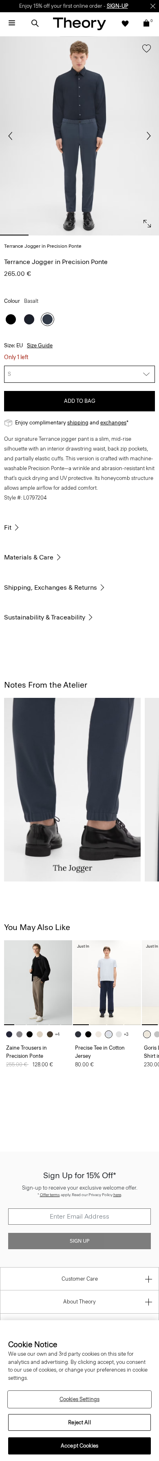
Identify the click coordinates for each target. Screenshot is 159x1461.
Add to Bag (79, 401)
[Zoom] (145, 221)
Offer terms (50, 1194)
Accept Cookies (79, 1446)
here (117, 1194)
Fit (7, 527)
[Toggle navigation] (11, 23)
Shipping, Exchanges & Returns (50, 587)
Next (147, 136)
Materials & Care (28, 557)
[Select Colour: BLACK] (11, 319)
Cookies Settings (79, 1399)
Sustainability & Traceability (44, 617)
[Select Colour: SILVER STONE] (42, 1034)
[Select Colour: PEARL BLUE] (111, 1034)
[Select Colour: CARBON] (21, 1034)
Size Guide (40, 345)
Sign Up (79, 1241)
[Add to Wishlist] (144, 52)
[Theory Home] (79, 23)
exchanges (113, 423)
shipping (77, 423)
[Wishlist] (125, 23)
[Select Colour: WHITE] (121, 1034)
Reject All (79, 1422)
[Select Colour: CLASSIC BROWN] (52, 1034)
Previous (12, 136)
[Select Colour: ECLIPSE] (80, 1034)
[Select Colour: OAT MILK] (149, 1034)
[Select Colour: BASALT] (47, 319)
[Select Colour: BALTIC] (29, 319)
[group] (38, 983)
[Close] (152, 6)
